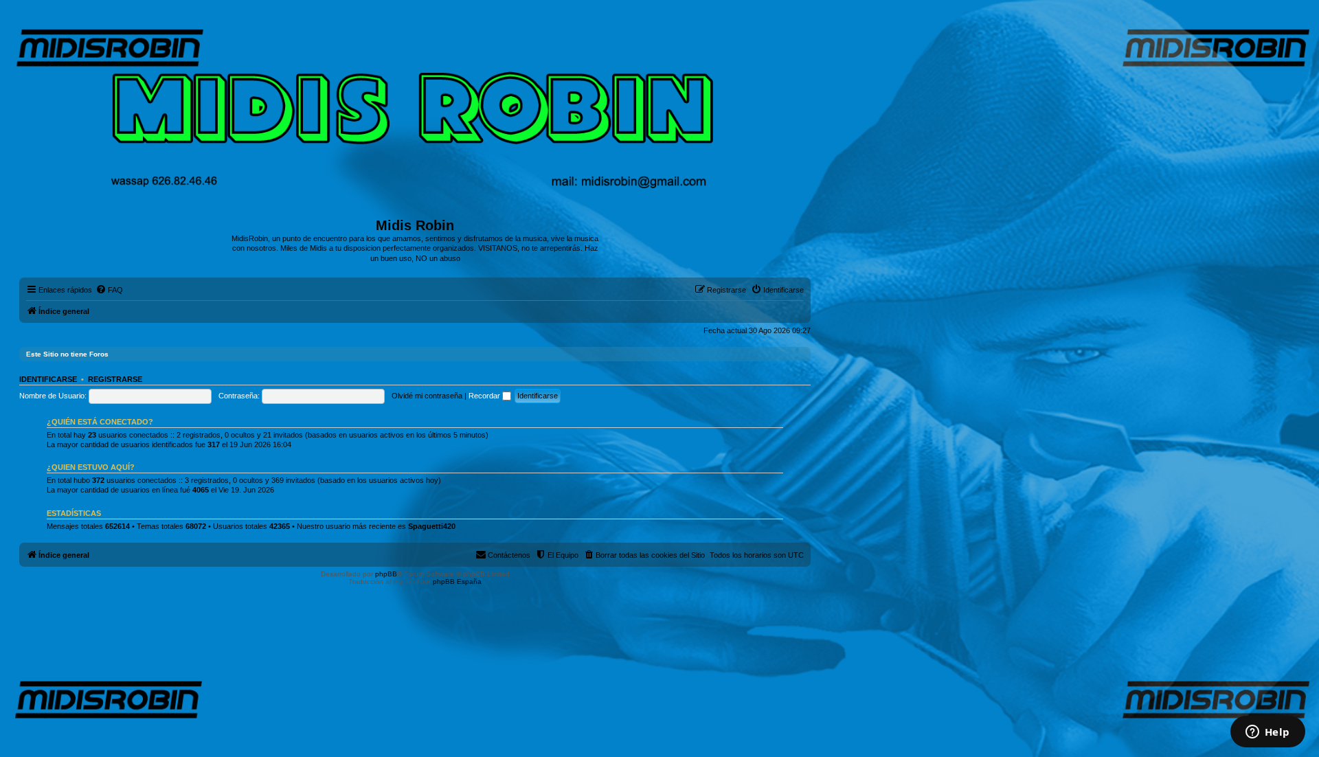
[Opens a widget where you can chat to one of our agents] (1267, 733)
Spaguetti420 (431, 526)
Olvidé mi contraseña (427, 396)
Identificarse (48, 379)
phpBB (386, 574)
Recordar (485, 396)
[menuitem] (109, 290)
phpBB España (457, 581)
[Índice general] (415, 113)
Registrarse (115, 379)
